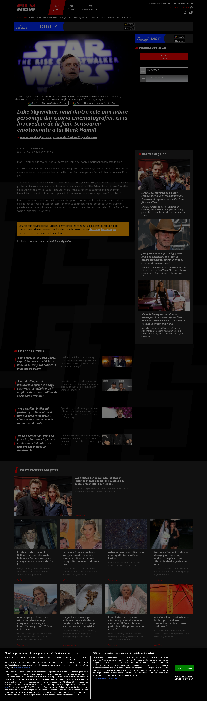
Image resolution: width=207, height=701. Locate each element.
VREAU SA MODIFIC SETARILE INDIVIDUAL (184, 677)
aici (6, 687)
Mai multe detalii (22, 667)
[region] (103, 674)
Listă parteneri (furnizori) (105, 678)
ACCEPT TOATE (185, 668)
